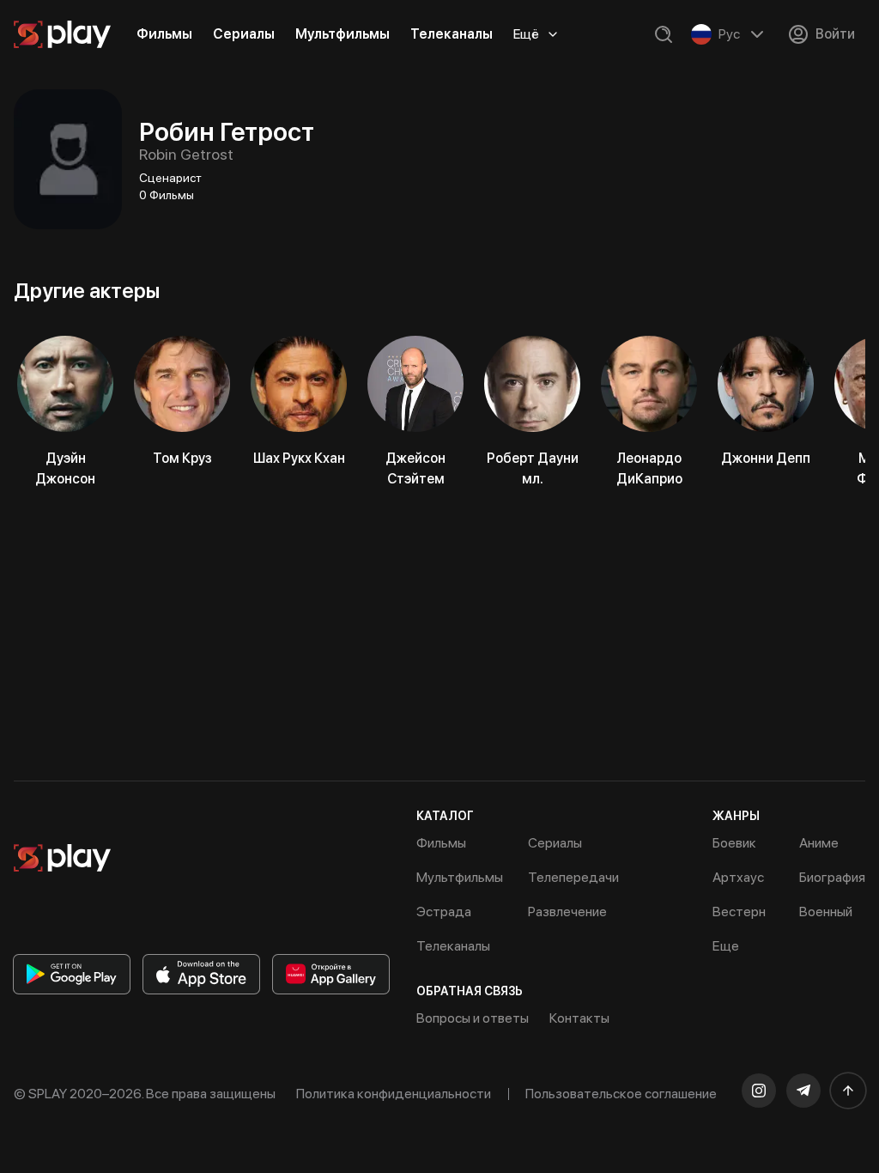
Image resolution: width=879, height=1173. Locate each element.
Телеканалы (451, 34)
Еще (725, 946)
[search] (663, 34)
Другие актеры (87, 290)
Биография (832, 877)
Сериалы (244, 34)
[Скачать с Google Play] (72, 974)
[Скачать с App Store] (201, 974)
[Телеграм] (803, 1090)
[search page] (663, 34)
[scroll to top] (848, 1090)
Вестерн (739, 911)
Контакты (579, 1018)
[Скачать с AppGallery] (331, 974)
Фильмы (164, 34)
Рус (729, 34)
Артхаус (738, 877)
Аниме (819, 843)
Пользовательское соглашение (621, 1093)
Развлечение (567, 911)
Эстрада (443, 911)
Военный (825, 911)
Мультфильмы (342, 34)
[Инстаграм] (759, 1090)
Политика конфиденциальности (393, 1093)
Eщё (526, 34)
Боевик (734, 843)
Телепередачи (573, 877)
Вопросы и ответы (472, 1018)
